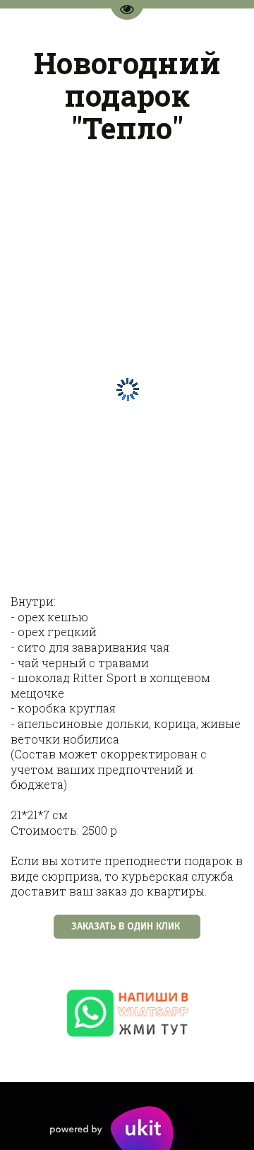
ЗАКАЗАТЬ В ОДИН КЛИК (127, 926)
